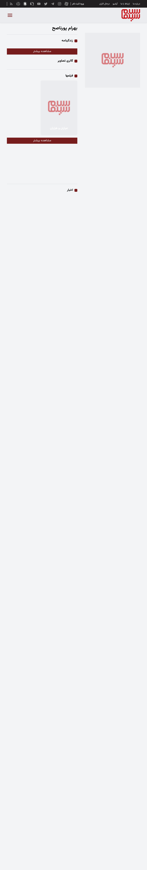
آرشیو (115, 4)
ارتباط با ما (125, 4)
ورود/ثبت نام (78, 3)
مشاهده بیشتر (42, 51)
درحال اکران (104, 4)
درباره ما (136, 4)
